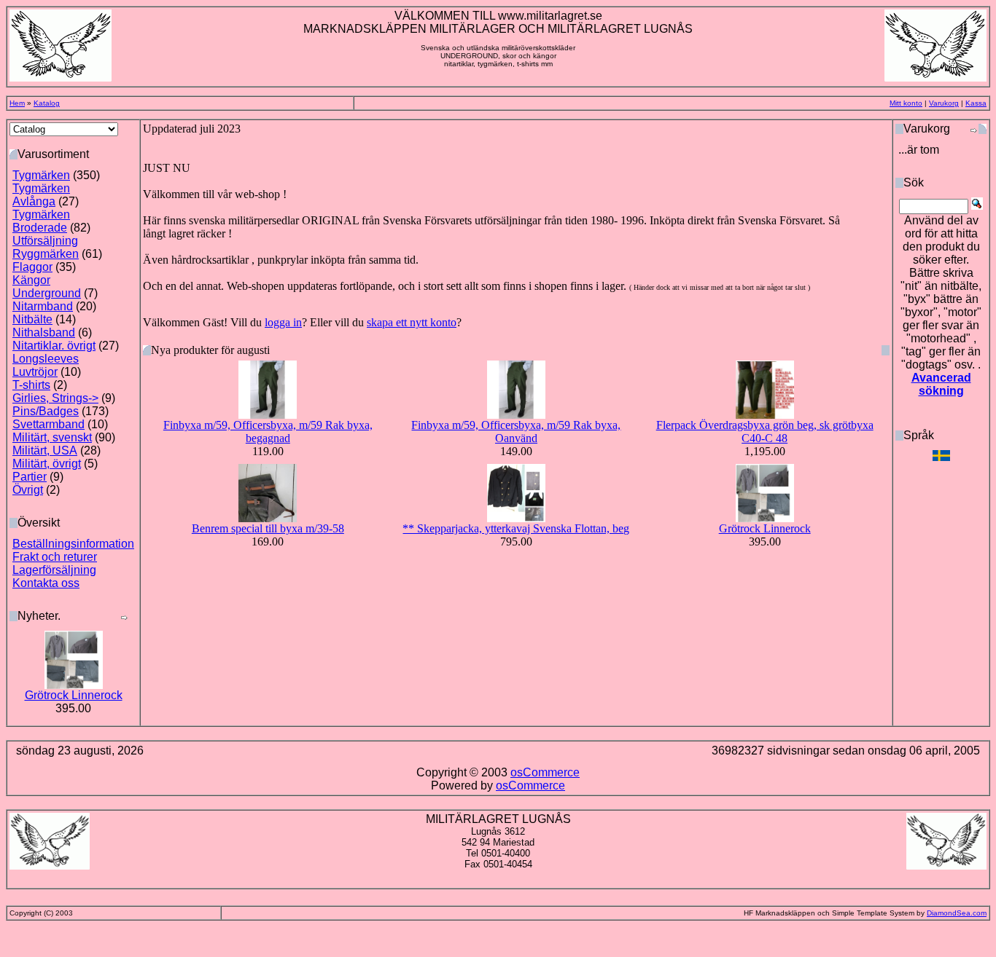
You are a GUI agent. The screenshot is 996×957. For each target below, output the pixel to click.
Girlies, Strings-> (55, 398)
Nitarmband (42, 306)
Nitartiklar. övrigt (54, 345)
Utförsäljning (45, 241)
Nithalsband (43, 332)
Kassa (976, 103)
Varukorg (944, 103)
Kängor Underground (46, 286)
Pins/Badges (45, 411)
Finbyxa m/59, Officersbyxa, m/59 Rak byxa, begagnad (268, 431)
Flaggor (32, 267)
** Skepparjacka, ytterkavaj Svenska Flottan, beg (515, 528)
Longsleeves (45, 359)
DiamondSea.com (957, 913)
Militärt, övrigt (46, 463)
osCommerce (545, 772)
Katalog (47, 103)
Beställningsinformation (73, 543)
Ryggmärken (45, 254)
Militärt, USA (44, 450)
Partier (29, 476)
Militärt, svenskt (52, 437)
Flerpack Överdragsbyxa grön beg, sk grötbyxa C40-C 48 (765, 431)
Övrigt (27, 490)
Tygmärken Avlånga (41, 195)
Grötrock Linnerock (73, 695)
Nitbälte (32, 319)
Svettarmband (48, 424)
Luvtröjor (35, 372)
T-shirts (31, 385)
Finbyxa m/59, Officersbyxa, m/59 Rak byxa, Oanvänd (515, 431)
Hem (17, 103)
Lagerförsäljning (54, 570)
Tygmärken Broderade (41, 221)
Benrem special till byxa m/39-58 (268, 528)
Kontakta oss (45, 583)
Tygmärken (41, 175)
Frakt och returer (54, 557)
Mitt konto (906, 103)
